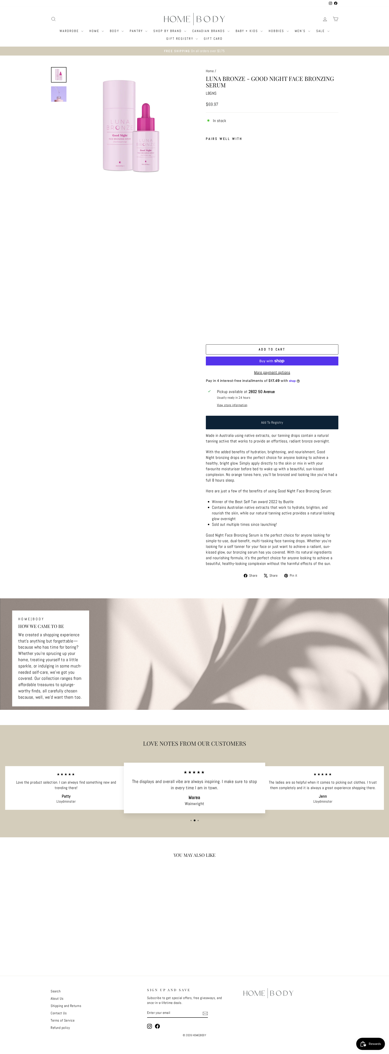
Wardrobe (70, 31)
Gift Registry (180, 38)
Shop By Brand (168, 31)
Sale (321, 31)
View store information (232, 405)
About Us (57, 998)
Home (95, 31)
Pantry (137, 31)
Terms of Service (63, 1020)
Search (56, 991)
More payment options (272, 372)
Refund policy (60, 1027)
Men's (301, 31)
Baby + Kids (248, 31)
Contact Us (59, 1013)
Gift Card (213, 38)
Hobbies (277, 31)
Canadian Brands (209, 31)
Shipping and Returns (66, 1006)
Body (115, 31)
